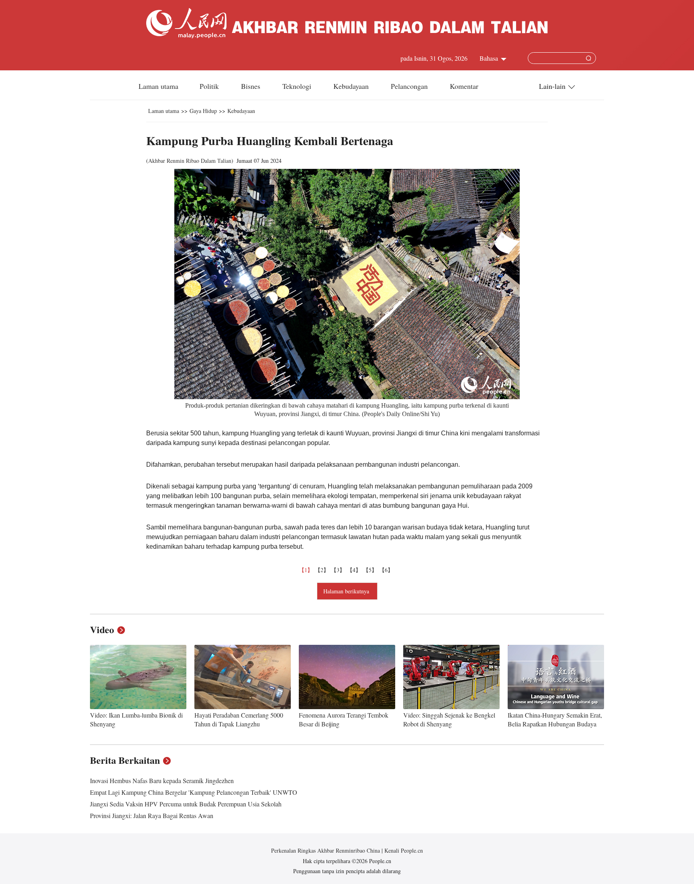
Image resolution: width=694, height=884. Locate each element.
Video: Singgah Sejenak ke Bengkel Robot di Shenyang (449, 719)
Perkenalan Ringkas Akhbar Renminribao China (326, 850)
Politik (210, 86)
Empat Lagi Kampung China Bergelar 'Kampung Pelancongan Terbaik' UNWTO (193, 792)
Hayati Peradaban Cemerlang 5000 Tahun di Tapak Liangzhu (238, 719)
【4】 (355, 570)
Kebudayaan (352, 86)
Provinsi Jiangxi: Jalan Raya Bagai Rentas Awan (151, 815)
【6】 (387, 570)
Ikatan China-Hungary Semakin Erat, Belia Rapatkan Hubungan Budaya (555, 719)
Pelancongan (410, 86)
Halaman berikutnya (347, 591)
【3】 (339, 570)
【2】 (323, 570)
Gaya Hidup (203, 111)
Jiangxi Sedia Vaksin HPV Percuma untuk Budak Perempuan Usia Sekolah (186, 804)
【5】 (371, 570)
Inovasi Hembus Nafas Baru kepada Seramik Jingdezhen (162, 780)
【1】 (307, 570)
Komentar (464, 86)
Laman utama (158, 86)
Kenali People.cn (403, 850)
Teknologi (297, 86)
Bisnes (251, 86)
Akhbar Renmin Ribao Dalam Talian (189, 160)
